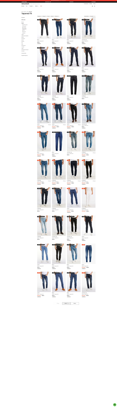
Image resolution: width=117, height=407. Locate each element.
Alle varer (25, 11)
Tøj (26, 6)
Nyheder (22, 6)
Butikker (90, 3)
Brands (36, 6)
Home (22, 11)
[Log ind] (92, 6)
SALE (41, 6)
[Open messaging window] (114, 404)
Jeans (27, 11)
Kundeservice (86, 3)
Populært (31, 6)
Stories (94, 3)
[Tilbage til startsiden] (25, 3)
